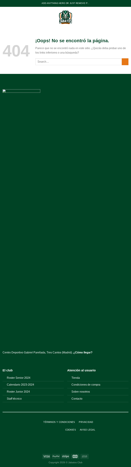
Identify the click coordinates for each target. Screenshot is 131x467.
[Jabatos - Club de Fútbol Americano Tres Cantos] (65, 17)
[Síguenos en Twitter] (13, 360)
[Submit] (125, 61)
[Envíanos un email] (17, 360)
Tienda (75, 377)
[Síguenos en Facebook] (4, 360)
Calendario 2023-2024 (20, 384)
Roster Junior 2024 (18, 391)
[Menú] (5, 17)
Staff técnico (14, 398)
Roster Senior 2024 (18, 377)
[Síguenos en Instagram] (9, 360)
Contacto (76, 398)
